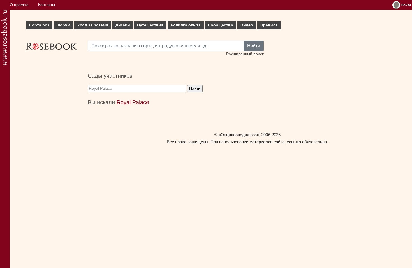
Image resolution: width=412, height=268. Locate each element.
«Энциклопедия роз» (239, 134)
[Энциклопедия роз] (4, 38)
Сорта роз (39, 25)
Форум (63, 25)
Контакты (46, 5)
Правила (269, 25)
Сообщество (220, 25)
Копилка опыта (186, 25)
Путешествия (150, 25)
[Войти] (396, 5)
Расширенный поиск (245, 54)
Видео (246, 25)
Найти (253, 45)
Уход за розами (92, 25)
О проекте (19, 5)
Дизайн (122, 25)
